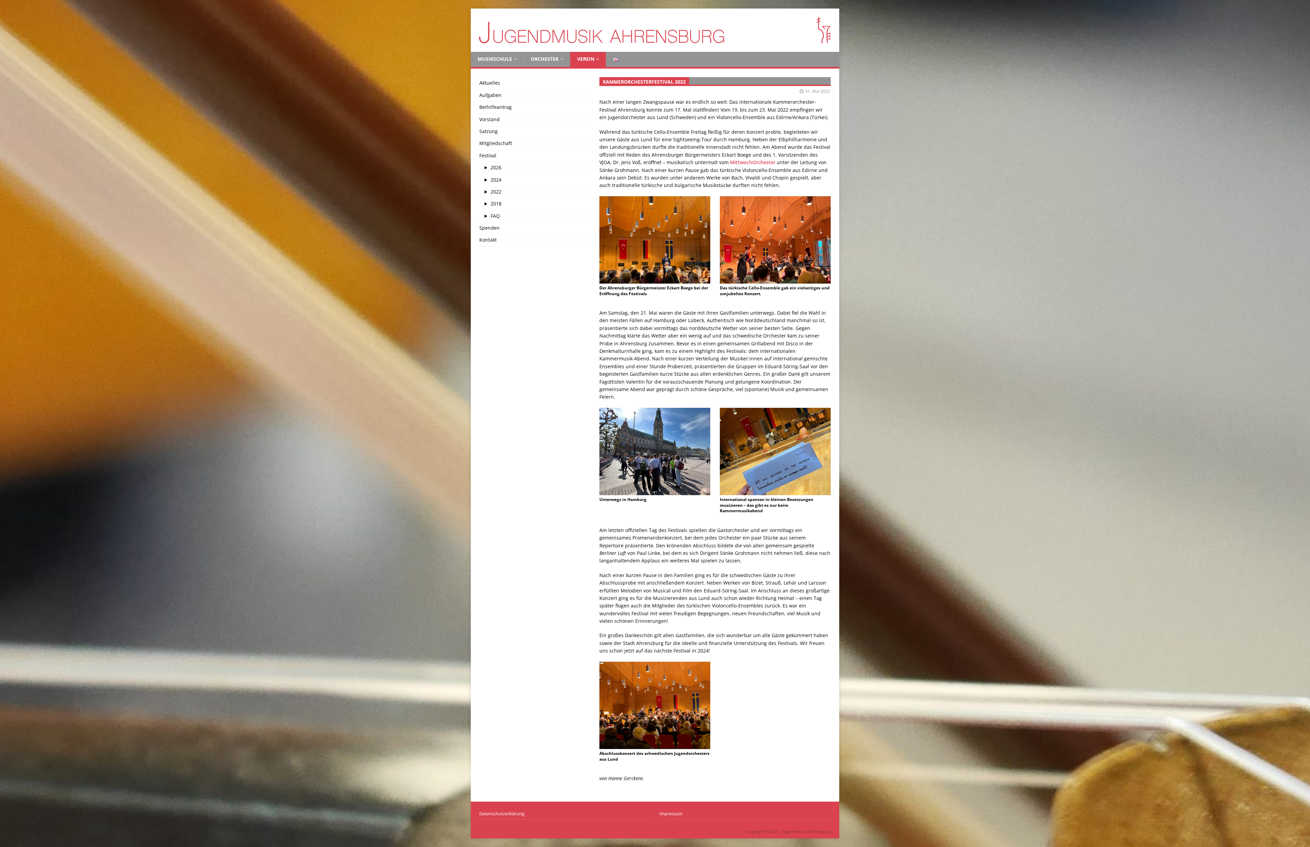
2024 (496, 179)
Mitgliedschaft (495, 143)
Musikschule (495, 59)
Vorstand (489, 119)
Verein (585, 59)
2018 (496, 203)
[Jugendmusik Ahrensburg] (655, 48)
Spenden (489, 228)
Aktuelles (489, 83)
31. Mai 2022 (817, 91)
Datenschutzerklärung (501, 813)
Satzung (488, 131)
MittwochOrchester (752, 162)
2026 (496, 167)
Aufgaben (490, 95)
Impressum (671, 813)
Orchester (544, 59)
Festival (487, 155)
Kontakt (488, 239)
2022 (496, 191)
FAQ (495, 216)
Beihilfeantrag (495, 107)
